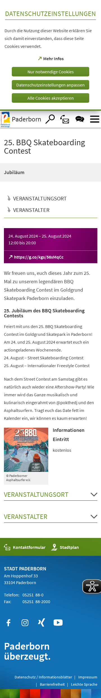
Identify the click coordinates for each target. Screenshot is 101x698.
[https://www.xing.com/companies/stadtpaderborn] (41, 622)
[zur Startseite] (21, 119)
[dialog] (50, 55)
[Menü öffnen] (94, 119)
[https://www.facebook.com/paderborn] (8, 622)
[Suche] (50, 119)
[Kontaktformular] (65, 119)
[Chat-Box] (80, 119)
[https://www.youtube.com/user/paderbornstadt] (58, 622)
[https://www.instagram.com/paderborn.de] (24, 622)
